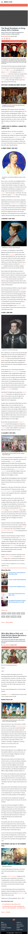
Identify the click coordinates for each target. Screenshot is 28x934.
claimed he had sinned (15, 371)
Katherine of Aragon (11, 133)
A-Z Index (3, 929)
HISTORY (8, 912)
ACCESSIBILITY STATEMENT (6, 927)
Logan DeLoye (6, 645)
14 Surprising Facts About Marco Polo (11, 904)
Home (2, 622)
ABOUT (2, 922)
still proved (3, 427)
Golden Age (12, 545)
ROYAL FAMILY (9, 622)
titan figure (10, 70)
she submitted (8, 389)
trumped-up (3, 471)
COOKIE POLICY (4, 926)
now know (13, 194)
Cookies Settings (19, 929)
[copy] (9, 39)
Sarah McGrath (6, 36)
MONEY (22, 613)
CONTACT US (18, 922)
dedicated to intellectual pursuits (8, 530)
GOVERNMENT (13, 616)
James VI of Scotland (8, 556)
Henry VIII (3, 70)
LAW (19, 616)
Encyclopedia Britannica (21, 726)
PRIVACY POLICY (19, 924)
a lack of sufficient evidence (14, 510)
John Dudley (22, 290)
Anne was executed (18, 469)
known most (7, 72)
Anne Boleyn (13, 461)
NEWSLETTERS (3, 924)
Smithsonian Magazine (12, 876)
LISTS (18, 613)
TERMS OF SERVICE (20, 926)
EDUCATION (4, 613)
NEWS (14, 613)
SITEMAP (18, 927)
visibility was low (20, 893)
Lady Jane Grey (20, 305)
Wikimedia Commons (18, 177)
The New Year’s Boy (18, 137)
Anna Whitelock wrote (14, 203)
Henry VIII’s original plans (7, 491)
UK (7, 616)
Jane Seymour (12, 254)
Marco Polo (8, 694)
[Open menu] (2, 2)
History (9, 613)
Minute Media (11, 932)
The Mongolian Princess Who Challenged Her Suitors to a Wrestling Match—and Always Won (13, 907)
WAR (3, 616)
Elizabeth (24, 457)
